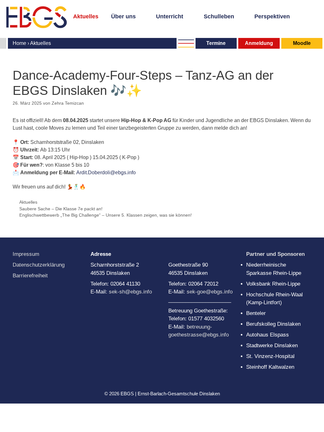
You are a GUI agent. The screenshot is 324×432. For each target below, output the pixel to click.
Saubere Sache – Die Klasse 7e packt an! (61, 209)
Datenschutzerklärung (39, 265)
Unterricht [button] (169, 16)
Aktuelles (85, 16)
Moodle (302, 43)
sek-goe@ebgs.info (210, 292)
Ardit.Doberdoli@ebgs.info (106, 172)
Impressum (26, 254)
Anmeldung (259, 43)
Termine (216, 43)
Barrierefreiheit (30, 276)
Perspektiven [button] (272, 16)
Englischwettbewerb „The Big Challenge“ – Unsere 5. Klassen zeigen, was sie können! (105, 215)
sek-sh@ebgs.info (130, 292)
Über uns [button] (123, 16)
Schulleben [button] (219, 16)
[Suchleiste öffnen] (77, 25)
